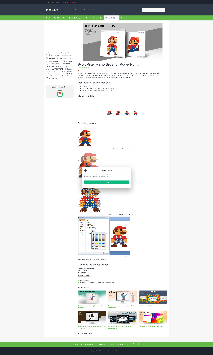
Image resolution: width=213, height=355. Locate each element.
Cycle (69, 55)
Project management (57, 71)
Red (51, 74)
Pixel (103, 282)
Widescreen (51, 78)
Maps (87, 18)
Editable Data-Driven (60, 58)
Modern (53, 66)
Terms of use (55, 2)
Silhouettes (63, 74)
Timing (69, 75)
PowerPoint (108, 282)
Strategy (69, 74)
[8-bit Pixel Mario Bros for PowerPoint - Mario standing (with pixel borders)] (127, 113)
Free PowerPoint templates (56, 18)
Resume (53, 74)
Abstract (52, 53)
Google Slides (62, 61)
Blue (68, 53)
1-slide (47, 53)
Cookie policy (102, 344)
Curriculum (65, 55)
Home (47, 2)
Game (99, 282)
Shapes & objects (111, 18)
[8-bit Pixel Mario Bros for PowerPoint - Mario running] (118, 113)
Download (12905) (84, 275)
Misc (123, 18)
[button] (128, 171)
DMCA (112, 344)
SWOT (47, 75)
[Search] (167, 10)
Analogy (64, 53)
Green (70, 61)
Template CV (59, 75)
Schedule (58, 74)
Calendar (57, 55)
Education (69, 58)
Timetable (64, 75)
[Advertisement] (153, 97)
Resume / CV (97, 18)
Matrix (48, 66)
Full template (50, 61)
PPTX (113, 282)
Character (87, 282)
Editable (92, 282)
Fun (96, 282)
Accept (107, 182)
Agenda (60, 53)
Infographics (56, 64)
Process (51, 71)
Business (50, 55)
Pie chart (71, 66)
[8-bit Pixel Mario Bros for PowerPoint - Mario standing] (135, 113)
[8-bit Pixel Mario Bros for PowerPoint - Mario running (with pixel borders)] (109, 113)
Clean (61, 55)
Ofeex (109, 351)
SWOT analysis (52, 75)
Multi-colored (60, 66)
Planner (47, 69)
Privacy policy (89, 344)
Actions (82, 282)
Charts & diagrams (75, 18)
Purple (63, 71)
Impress (48, 64)
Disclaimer (120, 344)
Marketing (66, 64)
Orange (67, 66)
